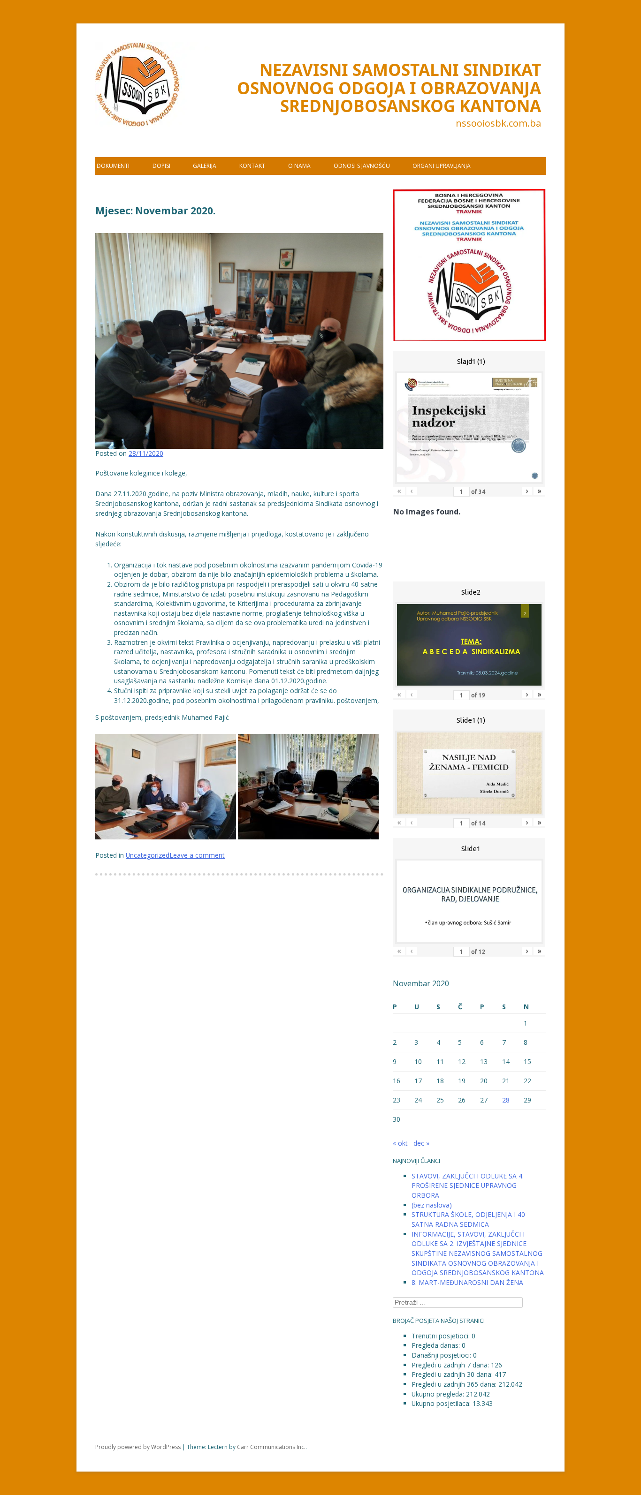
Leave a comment (197, 855)
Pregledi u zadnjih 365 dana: (455, 1384)
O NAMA (299, 166)
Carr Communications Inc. (271, 1447)
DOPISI (161, 166)
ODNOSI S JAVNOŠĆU (362, 166)
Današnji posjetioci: (442, 1355)
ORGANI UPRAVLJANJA (441, 166)
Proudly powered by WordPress (138, 1447)
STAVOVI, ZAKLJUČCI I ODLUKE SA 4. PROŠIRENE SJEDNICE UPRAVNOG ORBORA (468, 1185)
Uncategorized (147, 855)
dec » (421, 1143)
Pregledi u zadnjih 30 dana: (453, 1374)
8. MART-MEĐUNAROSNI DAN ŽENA (467, 1282)
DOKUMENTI (113, 166)
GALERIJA (204, 166)
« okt (400, 1143)
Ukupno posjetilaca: (442, 1403)
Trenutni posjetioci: (442, 1335)
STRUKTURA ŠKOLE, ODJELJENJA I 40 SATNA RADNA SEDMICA (468, 1219)
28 (506, 1099)
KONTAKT (252, 166)
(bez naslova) (432, 1205)
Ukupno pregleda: (439, 1393)
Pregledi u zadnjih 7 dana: (451, 1364)
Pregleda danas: (437, 1345)
